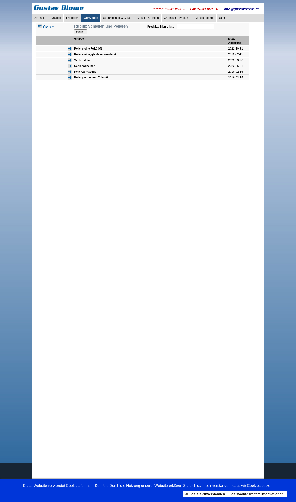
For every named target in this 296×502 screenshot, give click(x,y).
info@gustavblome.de (241, 9)
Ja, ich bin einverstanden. (205, 494)
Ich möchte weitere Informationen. (257, 494)
